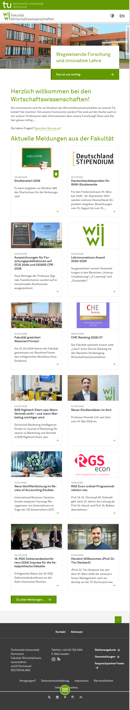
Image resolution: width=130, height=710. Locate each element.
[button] (85, 74)
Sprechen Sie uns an (47, 128)
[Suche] (49, 697)
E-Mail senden (60, 654)
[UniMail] (81, 697)
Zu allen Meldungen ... (31, 599)
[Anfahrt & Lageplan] (65, 697)
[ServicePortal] (73, 697)
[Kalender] (57, 697)
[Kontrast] (112, 16)
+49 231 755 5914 (72, 649)
